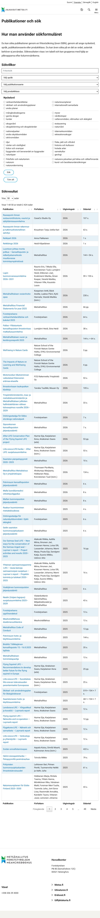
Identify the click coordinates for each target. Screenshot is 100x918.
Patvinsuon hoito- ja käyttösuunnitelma (12, 637)
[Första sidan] (81, 9)
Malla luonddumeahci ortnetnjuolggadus (13, 492)
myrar (57, 112)
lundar (9, 119)
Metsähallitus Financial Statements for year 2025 (15, 307)
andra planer (12, 108)
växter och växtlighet (15, 145)
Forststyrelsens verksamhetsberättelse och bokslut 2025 (15, 317)
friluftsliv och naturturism (17, 159)
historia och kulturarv (64, 145)
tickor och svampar (15, 148)
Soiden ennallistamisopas (15, 749)
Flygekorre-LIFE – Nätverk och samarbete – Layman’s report (17, 729)
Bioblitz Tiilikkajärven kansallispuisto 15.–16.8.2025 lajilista (17, 647)
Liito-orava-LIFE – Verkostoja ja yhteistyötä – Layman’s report (16, 739)
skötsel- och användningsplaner (21, 105)
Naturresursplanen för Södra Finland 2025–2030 (16, 787)
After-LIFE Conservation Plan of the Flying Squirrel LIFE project (16, 439)
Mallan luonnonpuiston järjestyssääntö (13, 501)
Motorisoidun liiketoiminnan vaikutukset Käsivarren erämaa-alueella (16, 378)
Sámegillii (86, 2)
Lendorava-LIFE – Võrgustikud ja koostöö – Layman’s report (17, 709)
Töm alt (10, 179)
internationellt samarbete (66, 105)
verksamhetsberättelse (16, 102)
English (95, 2)
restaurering (60, 123)
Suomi (69, 2)
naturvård (59, 126)
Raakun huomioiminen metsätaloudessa (13, 509)
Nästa (93, 809)
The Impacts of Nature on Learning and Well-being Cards (15, 365)
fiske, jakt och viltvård (65, 142)
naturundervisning (14, 165)
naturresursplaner (63, 102)
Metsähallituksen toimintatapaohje (11, 657)
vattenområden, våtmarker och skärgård (73, 119)
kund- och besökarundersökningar (70, 162)
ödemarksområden (63, 131)
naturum (10, 162)
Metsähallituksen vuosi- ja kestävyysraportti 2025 (15, 339)
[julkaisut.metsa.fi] (17, 859)
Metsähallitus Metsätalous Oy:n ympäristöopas (15, 472)
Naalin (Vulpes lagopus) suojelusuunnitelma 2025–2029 (15, 600)
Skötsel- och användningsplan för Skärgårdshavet (17, 692)
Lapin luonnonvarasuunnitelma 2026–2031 (14, 276)
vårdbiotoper (60, 116)
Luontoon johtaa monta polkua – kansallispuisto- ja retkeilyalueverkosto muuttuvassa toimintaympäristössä (15, 255)
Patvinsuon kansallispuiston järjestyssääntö (16, 484)
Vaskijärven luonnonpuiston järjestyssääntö (16, 589)
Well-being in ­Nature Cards (15, 350)
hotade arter (60, 148)
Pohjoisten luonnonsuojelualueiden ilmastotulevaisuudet (14, 767)
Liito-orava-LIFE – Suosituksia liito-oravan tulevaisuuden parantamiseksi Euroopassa (17, 682)
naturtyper (11, 154)
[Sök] (89, 9)
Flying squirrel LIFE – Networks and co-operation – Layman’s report (16, 719)
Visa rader (10, 198)
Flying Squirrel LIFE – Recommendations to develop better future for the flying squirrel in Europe (17, 669)
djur (8, 142)
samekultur (60, 151)
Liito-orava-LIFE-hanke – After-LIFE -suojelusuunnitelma (17, 451)
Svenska (77, 2)
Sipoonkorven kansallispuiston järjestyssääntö (10, 427)
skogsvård (11, 123)
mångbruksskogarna (15, 112)
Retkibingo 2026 (10, 243)
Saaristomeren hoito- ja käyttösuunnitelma (14, 701)
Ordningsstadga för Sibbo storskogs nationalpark (15, 417)
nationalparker (13, 131)
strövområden (12, 137)
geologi (58, 154)
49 (85, 809)
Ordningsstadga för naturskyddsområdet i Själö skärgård (15, 519)
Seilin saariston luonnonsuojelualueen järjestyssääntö (13, 530)
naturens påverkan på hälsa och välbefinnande (76, 159)
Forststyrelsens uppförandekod (10, 612)
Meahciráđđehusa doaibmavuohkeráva (12, 620)
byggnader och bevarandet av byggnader (25, 151)
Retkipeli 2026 (9, 238)
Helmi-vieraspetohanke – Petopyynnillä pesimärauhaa (16, 758)
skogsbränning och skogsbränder (21, 126)
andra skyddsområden (16, 134)
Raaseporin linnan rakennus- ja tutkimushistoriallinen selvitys (16, 230)
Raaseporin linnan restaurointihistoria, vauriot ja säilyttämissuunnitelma (16, 218)
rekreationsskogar (63, 134)
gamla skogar (12, 116)
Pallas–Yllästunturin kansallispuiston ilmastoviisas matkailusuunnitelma (17, 328)
